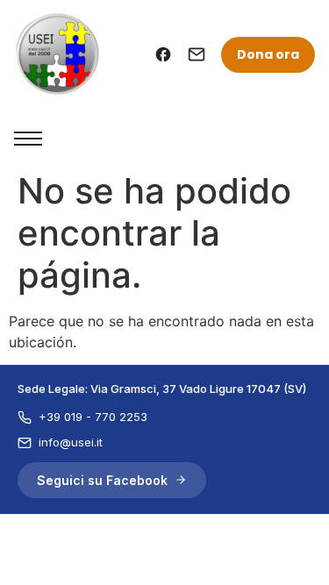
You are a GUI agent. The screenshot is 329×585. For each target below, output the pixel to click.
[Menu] (28, 139)
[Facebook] (163, 54)
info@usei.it (71, 442)
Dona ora (268, 54)
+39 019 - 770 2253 (93, 417)
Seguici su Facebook (102, 480)
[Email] (196, 54)
